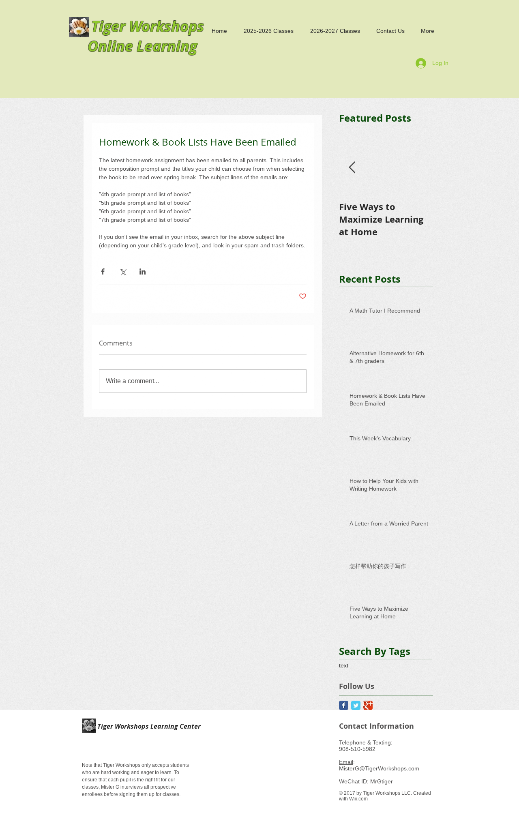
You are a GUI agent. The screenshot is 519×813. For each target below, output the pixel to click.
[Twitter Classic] (355, 705)
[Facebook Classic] (343, 705)
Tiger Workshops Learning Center (148, 726)
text (343, 665)
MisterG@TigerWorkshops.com (379, 768)
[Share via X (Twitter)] (123, 271)
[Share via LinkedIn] (142, 271)
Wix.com (358, 799)
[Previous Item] (352, 167)
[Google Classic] (368, 705)
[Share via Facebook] (103, 271)
